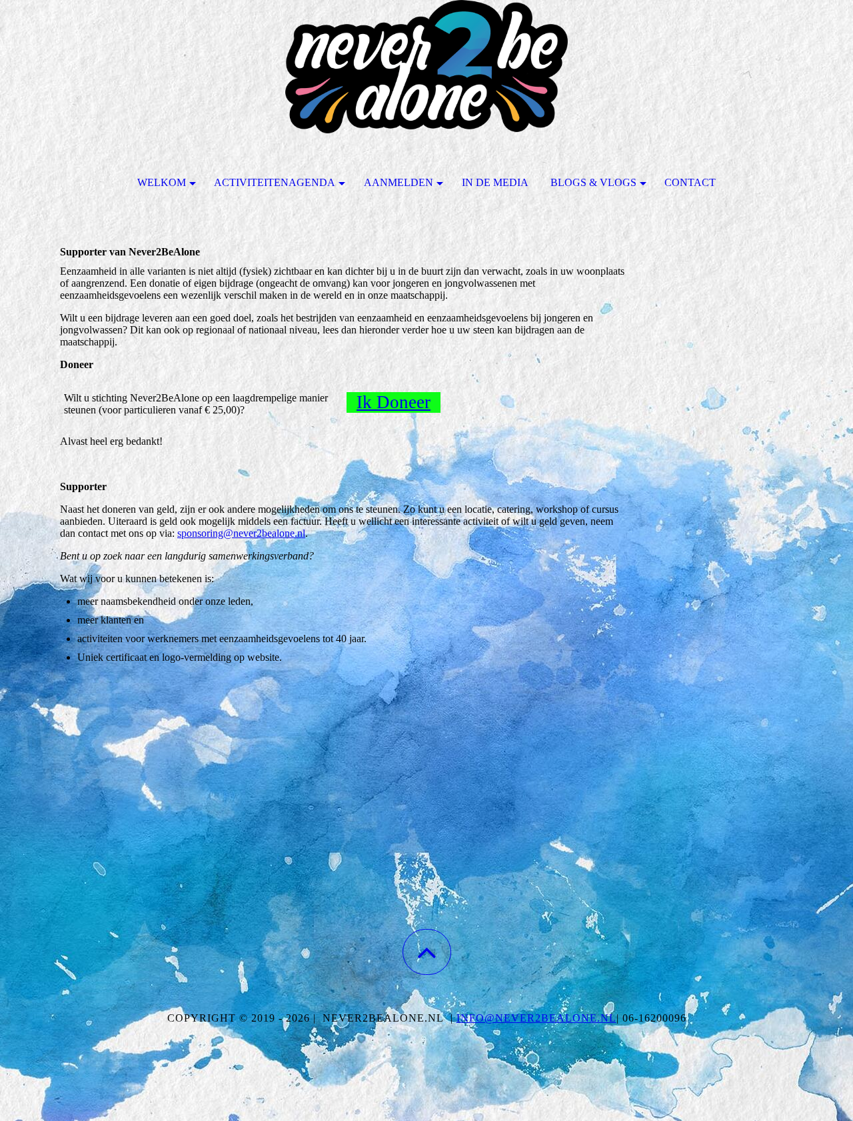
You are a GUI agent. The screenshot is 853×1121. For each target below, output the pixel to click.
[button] (427, 952)
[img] (426, 66)
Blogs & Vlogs (593, 182)
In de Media (495, 182)
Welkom (161, 182)
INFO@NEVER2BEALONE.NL (536, 1018)
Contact (690, 182)
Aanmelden (398, 182)
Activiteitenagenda (274, 182)
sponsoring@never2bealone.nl (241, 533)
